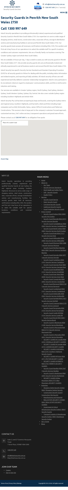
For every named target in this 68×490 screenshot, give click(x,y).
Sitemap (19, 483)
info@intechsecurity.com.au (55, 4)
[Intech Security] (12, 4)
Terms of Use (4, 483)
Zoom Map (4, 159)
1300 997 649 (50, 7)
